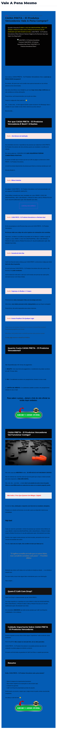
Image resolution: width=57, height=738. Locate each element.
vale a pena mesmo (38, 673)
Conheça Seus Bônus (28, 206)
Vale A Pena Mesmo (19, 3)
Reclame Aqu (23, 226)
